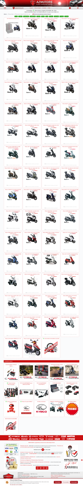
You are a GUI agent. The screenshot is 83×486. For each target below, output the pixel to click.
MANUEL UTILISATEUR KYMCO (56, 401)
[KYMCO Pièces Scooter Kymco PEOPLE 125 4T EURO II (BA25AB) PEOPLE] (32, 326)
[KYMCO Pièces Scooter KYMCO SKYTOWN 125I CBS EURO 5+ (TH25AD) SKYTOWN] (51, 92)
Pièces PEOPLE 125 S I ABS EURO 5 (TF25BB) (32, 82)
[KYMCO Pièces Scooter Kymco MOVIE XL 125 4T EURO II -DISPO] (13, 326)
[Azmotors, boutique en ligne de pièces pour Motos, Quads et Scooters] (41, 2)
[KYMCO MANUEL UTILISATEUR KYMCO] (56, 407)
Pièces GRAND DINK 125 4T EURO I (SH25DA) (70, 317)
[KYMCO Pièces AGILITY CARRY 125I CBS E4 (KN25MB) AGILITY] (13, 133)
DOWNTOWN (33, 16)
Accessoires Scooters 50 (41, 364)
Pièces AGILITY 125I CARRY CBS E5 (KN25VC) (70, 18)
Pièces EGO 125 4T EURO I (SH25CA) (51, 317)
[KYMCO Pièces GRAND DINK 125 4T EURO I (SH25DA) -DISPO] (70, 325)
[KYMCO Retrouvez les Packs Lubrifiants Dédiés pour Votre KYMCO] (11, 392)
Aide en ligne (28, 458)
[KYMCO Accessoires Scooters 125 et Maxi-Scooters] (56, 373)
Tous (16, 16)
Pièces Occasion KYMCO (27, 401)
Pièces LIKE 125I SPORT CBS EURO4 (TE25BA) (51, 146)
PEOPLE (51, 16)
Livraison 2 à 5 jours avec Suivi (26, 452)
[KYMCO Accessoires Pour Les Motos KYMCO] (72, 372)
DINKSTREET (26, 16)
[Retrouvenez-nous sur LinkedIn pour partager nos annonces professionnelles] (47, 467)
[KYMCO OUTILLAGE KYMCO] (56, 388)
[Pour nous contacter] (71, 464)
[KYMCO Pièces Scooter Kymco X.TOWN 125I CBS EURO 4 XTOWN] (32, 177)
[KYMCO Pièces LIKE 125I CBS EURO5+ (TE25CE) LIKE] (32, 70)
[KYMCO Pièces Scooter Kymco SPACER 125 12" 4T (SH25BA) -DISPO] (13, 347)
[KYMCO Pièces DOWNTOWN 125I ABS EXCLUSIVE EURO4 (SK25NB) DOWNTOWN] (51, 134)
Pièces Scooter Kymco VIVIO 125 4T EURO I (32, 338)
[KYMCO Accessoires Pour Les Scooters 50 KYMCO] (41, 372)
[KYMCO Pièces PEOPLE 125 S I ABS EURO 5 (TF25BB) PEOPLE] (32, 90)
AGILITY (21, 16)
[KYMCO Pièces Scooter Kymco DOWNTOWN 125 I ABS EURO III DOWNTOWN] (32, 134)
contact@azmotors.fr (33, 477)
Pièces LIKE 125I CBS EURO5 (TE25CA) (51, 62)
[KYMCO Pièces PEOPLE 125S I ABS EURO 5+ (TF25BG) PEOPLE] (13, 90)
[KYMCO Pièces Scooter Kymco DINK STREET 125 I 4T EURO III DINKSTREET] (51, 220)
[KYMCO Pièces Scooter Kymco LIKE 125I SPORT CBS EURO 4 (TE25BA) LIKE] (51, 155)
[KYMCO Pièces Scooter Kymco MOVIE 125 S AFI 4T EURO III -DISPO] (13, 283)
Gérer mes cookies (54, 477)
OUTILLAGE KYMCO (57, 383)
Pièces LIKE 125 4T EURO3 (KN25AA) (32, 254)
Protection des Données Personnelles (58, 476)
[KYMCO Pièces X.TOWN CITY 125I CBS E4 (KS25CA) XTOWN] (13, 198)
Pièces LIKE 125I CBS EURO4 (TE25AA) (32, 146)
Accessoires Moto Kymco (72, 364)
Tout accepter (74, 482)
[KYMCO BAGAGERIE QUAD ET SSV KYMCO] (72, 390)
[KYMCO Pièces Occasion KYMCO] (26, 409)
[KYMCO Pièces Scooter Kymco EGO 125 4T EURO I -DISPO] (51, 325)
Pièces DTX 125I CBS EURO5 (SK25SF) (70, 40)
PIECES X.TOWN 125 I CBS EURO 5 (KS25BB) (13, 103)
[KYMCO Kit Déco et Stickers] (41, 409)
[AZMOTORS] (11, 426)
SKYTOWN (57, 16)
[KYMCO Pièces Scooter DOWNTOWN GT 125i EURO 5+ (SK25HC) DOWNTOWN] (13, 50)
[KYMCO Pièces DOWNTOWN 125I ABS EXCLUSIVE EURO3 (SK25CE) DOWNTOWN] (13, 242)
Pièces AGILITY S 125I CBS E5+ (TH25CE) (32, 18)
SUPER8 (62, 16)
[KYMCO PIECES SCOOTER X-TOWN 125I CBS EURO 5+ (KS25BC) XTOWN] (70, 90)
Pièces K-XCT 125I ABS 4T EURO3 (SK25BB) (13, 254)
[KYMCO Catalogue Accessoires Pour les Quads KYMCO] (26, 372)
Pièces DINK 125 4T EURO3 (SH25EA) (13, 211)
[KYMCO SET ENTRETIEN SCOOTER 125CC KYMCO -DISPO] (13, 27)
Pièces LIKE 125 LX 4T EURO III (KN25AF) (51, 254)
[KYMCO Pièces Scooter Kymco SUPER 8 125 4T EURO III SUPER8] (32, 305)
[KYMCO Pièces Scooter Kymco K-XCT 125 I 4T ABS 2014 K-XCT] (13, 262)
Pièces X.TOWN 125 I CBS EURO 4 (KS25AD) (51, 168)
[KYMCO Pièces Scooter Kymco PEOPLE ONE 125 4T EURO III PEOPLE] (13, 305)
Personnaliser (66, 482)
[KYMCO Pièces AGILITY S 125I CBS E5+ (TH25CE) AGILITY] (32, 27)
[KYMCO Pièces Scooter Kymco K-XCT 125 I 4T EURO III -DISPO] (70, 241)
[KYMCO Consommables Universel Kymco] (11, 373)
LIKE (47, 16)
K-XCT (43, 16)
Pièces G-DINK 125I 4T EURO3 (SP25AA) (32, 232)
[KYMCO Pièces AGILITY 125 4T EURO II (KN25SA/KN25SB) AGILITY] (51, 305)
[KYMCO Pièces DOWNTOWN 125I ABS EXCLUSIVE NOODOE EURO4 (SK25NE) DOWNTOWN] (70, 134)
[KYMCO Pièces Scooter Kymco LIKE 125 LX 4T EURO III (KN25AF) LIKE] (51, 262)
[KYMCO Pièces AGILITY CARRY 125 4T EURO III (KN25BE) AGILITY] (51, 199)
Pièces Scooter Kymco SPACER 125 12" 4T (13, 338)
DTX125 (39, 16)
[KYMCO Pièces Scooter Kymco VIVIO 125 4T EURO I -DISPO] (32, 347)
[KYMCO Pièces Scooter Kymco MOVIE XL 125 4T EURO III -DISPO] (32, 283)
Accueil (31, 8)
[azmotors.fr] (18, 8)
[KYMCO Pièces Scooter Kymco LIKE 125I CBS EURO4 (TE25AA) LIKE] (32, 155)
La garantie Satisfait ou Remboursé (27, 456)
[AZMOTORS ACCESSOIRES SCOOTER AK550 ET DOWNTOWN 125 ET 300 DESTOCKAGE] (51, 347)
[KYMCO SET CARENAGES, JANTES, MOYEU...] (72, 409)
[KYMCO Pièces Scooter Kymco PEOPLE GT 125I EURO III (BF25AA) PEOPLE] (70, 283)
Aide (49, 8)
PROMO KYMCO (72, 401)
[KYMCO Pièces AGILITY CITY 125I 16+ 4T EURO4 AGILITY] (51, 112)
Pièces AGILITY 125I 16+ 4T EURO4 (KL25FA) (51, 103)
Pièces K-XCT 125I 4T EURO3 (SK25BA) (70, 232)
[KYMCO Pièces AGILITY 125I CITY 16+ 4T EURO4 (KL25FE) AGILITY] (70, 113)
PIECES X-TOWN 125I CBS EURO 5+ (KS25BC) (70, 82)
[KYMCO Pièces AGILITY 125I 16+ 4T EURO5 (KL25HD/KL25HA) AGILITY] (51, 28)
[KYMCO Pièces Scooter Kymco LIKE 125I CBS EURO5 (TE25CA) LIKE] (51, 70)
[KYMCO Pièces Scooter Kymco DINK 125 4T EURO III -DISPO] (13, 219)
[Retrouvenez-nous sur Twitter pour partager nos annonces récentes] (41, 467)
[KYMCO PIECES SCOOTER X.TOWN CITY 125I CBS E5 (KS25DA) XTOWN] (32, 112)
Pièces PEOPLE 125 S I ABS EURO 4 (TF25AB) (13, 168)
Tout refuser (57, 482)
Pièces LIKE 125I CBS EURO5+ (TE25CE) (32, 62)
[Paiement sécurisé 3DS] (11, 450)
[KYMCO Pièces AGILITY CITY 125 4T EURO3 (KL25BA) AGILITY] (70, 198)
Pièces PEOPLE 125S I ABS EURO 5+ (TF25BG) (13, 82)
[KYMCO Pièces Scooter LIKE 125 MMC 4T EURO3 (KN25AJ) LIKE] (70, 262)
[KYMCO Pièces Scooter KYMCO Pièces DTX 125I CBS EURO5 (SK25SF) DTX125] (70, 49)
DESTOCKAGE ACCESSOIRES (11, 418)
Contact (44, 8)
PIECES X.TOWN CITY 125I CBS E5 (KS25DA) (32, 103)
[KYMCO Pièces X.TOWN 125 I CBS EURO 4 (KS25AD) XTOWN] (51, 176)
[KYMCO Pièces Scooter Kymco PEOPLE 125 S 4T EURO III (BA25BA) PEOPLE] (51, 283)
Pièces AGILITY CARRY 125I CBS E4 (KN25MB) (13, 125)
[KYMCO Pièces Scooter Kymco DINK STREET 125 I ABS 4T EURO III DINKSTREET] (32, 220)
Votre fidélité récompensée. (26, 465)
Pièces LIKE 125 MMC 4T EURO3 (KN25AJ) (70, 254)
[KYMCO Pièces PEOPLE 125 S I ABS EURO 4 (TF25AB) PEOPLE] (13, 176)
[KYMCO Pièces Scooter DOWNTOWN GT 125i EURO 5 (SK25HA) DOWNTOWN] (32, 50)
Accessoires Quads (26, 364)
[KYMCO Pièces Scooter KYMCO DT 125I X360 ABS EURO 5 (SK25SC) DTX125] (13, 70)
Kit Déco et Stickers (41, 401)
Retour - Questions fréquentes (57, 475)
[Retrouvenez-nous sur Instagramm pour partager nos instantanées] (44, 467)
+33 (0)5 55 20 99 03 (25, 475)
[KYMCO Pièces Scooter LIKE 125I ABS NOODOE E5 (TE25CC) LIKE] (70, 70)
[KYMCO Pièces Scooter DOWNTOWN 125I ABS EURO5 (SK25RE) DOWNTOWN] (51, 50)
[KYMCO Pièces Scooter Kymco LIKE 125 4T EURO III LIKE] (32, 262)
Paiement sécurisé (24, 445)
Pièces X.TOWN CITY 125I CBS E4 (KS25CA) (13, 189)
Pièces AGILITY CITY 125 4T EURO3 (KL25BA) (70, 189)
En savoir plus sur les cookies (16, 484)
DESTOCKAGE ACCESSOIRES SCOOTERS (51, 338)
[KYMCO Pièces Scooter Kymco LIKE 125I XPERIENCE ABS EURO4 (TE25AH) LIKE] (70, 156)
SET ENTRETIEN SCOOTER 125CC (13, 18)
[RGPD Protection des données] (71, 451)
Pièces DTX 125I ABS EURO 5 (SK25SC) (13, 62)
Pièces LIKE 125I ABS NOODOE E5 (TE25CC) (70, 62)
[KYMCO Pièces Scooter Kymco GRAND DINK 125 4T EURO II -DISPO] (70, 305)
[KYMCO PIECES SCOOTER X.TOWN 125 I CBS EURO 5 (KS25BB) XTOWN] (13, 112)
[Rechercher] (70, 8)
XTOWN (67, 16)
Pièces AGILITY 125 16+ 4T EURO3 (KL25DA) (32, 189)
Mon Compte (38, 8)
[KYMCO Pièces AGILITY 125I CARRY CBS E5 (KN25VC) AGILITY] (70, 27)
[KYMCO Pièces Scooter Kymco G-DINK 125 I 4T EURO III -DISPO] (32, 241)
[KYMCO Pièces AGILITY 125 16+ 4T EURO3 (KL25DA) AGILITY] (32, 198)
